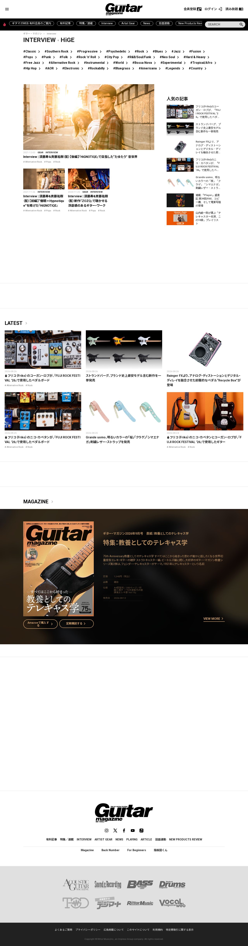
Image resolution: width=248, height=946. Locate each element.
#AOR (52, 68)
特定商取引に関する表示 (180, 929)
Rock (57, 161)
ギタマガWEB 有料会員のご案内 (31, 23)
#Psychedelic (119, 51)
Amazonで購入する (41, 624)
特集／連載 (86, 23)
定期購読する (76, 623)
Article (146, 839)
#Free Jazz (34, 63)
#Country (198, 68)
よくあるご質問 (63, 929)
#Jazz (178, 51)
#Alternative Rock (65, 63)
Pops (48, 161)
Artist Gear (128, 23)
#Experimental (173, 63)
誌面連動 (164, 23)
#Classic (32, 51)
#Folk (66, 57)
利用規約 (158, 929)
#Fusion (197, 51)
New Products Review (192, 23)
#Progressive (90, 51)
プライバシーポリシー (88, 929)
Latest (17, 323)
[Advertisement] (124, 696)
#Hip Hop (32, 68)
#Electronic (73, 68)
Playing (132, 839)
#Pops (30, 57)
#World (121, 63)
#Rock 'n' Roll (88, 57)
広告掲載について (114, 929)
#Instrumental (97, 63)
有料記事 (65, 23)
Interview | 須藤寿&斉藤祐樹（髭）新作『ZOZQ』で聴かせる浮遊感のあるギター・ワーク (88, 200)
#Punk (48, 57)
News (146, 23)
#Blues (160, 51)
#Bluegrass (124, 68)
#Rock (142, 51)
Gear (40, 152)
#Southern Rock (59, 51)
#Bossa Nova (144, 63)
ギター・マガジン (32, 33)
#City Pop (114, 57)
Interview (107, 23)
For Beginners (136, 850)
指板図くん (160, 850)
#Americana (150, 68)
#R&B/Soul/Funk (142, 57)
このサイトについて (138, 929)
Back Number (111, 850)
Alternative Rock (33, 161)
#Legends (175, 68)
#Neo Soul (170, 57)
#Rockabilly (99, 68)
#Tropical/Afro (204, 63)
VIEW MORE (214, 618)
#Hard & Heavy (197, 57)
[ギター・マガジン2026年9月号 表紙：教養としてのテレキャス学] (58, 614)
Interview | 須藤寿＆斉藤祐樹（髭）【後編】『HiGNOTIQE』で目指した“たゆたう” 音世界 (80, 157)
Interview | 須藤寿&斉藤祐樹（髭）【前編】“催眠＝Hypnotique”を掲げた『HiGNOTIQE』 (43, 200)
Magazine (39, 501)
